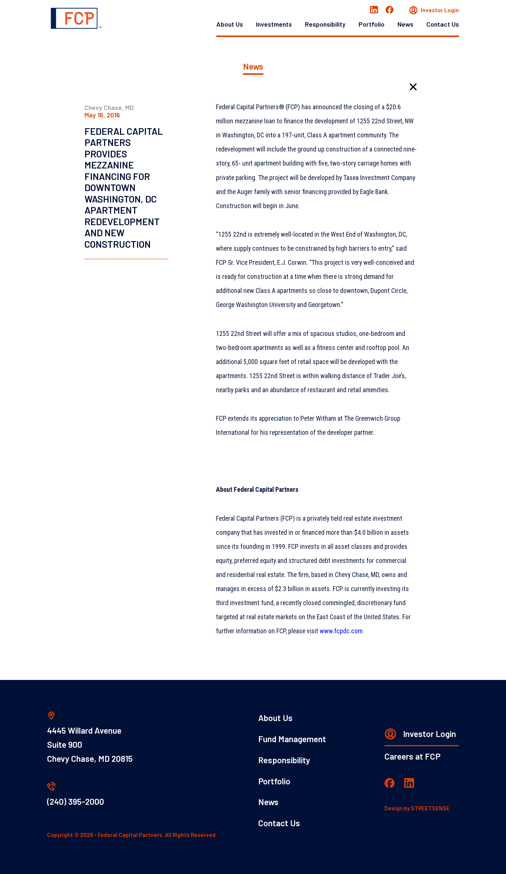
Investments (274, 24)
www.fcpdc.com (341, 631)
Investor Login (439, 10)
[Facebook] (389, 10)
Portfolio (372, 24)
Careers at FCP (412, 756)
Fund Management (292, 739)
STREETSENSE (430, 808)
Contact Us (442, 24)
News (405, 24)
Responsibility (325, 24)
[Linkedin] (374, 10)
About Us (229, 24)
